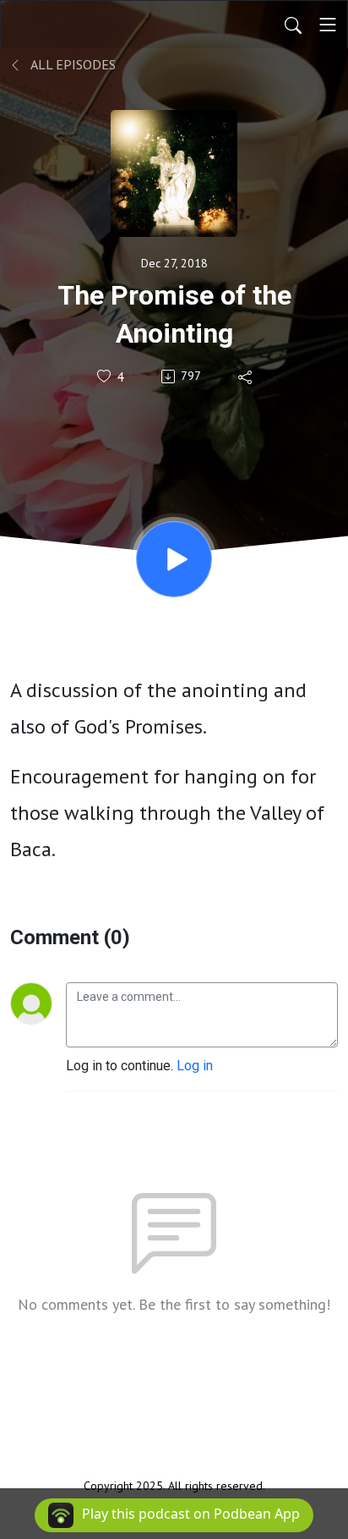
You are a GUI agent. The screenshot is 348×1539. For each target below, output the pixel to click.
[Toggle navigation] (327, 24)
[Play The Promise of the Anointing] (174, 559)
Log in (195, 1066)
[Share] (246, 376)
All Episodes (72, 64)
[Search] (293, 24)
